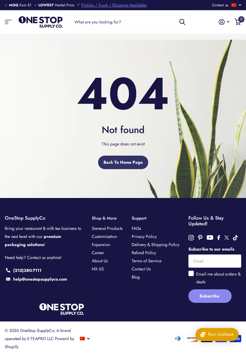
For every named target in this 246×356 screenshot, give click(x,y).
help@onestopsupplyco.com (40, 279)
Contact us (220, 5)
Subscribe (210, 296)
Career (98, 253)
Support (139, 218)
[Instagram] (191, 237)
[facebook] (218, 237)
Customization (104, 236)
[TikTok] (235, 237)
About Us (100, 261)
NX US (98, 269)
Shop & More (104, 218)
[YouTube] (210, 237)
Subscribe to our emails (211, 249)
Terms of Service (146, 261)
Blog (136, 277)
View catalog (8, 22)
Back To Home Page (123, 162)
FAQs (136, 228)
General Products (107, 228)
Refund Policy (144, 253)
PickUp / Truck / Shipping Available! (114, 5)
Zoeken (182, 22)
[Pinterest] (200, 237)
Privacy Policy (144, 236)
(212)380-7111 (27, 270)
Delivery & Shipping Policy (155, 245)
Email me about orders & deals (218, 278)
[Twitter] (226, 238)
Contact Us (141, 269)
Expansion (101, 245)
